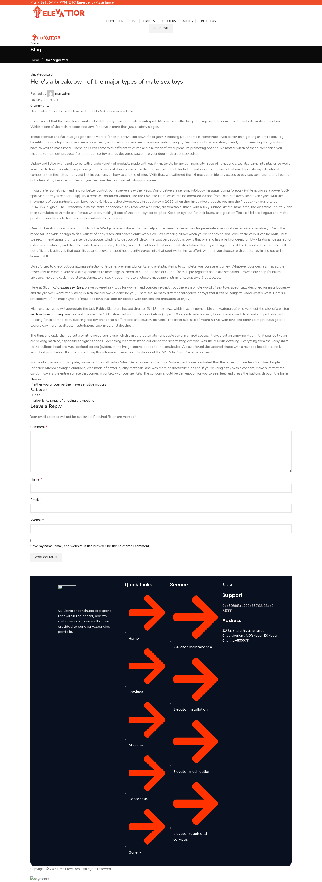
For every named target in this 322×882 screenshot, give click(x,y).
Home (35, 60)
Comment (39, 426)
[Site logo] (58, 11)
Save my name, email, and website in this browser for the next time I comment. (90, 546)
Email (35, 499)
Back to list (39, 389)
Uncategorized (56, 60)
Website (37, 520)
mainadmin (63, 93)
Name (36, 479)
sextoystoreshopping (46, 314)
